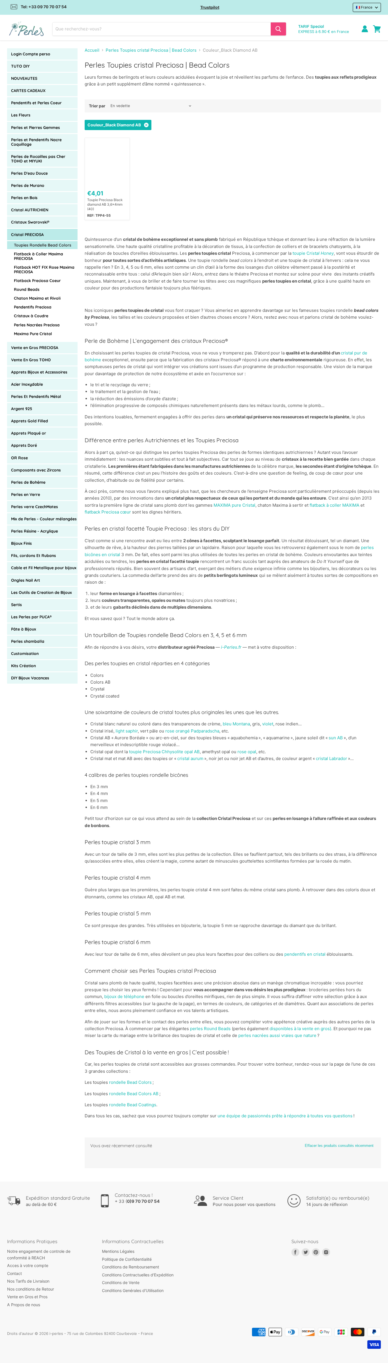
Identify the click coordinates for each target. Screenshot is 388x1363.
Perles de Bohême (28, 482)
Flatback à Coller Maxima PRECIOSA (38, 256)
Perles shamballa (27, 641)
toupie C (313, 253)
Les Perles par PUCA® (31, 616)
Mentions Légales (118, 1251)
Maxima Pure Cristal (33, 333)
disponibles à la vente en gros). (301, 1028)
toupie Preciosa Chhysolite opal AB (164, 751)
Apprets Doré (24, 445)
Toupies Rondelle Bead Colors (42, 245)
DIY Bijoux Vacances (30, 678)
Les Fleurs (20, 115)
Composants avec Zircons (36, 470)
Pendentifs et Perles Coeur (36, 102)
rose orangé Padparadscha (192, 731)
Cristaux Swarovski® (30, 222)
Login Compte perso (30, 54)
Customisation (25, 653)
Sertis (16, 604)
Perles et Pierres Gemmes (35, 127)
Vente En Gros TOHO (31, 359)
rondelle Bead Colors (131, 1082)
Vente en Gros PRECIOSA (34, 347)
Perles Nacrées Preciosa (37, 324)
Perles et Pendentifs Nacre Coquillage (36, 142)
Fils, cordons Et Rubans (33, 555)
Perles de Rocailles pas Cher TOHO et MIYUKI (38, 159)
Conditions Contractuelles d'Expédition (138, 1274)
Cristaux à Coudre (31, 315)
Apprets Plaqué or (28, 433)
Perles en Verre (25, 494)
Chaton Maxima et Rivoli (37, 298)
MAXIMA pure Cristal (234, 505)
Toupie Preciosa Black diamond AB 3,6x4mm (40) (105, 204)
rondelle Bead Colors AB (134, 1093)
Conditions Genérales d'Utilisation (133, 1290)
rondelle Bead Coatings (132, 1104)
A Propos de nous (23, 1304)
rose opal (246, 751)
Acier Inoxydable (27, 384)
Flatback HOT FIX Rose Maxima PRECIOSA (44, 269)
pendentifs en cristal (305, 954)
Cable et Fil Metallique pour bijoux (43, 567)
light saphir (127, 731)
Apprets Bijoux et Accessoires (39, 372)
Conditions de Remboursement (130, 1266)
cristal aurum (190, 758)
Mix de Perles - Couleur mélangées (44, 518)
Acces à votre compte (27, 1265)
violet (267, 724)
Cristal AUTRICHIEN (29, 209)
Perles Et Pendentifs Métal (36, 396)
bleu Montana (236, 724)
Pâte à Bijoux (23, 629)
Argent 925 (21, 408)
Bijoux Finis (21, 543)
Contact (14, 1273)
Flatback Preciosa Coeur (37, 280)
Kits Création (23, 665)
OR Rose (19, 457)
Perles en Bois (24, 197)
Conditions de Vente (120, 1282)
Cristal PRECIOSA (27, 234)
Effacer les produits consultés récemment (339, 1145)
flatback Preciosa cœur (108, 512)
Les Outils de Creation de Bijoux (41, 592)
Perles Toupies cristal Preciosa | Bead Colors (151, 50)
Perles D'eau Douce (29, 173)
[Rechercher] (278, 29)
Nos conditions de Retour (30, 1289)
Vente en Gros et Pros (27, 1296)
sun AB (336, 737)
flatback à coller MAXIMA (334, 505)
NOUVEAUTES (24, 78)
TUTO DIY (20, 66)
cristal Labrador (332, 758)
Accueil (92, 50)
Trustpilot (209, 7)
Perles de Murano (27, 185)
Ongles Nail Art (25, 580)
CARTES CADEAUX (28, 90)
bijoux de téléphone (124, 996)
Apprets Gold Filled (29, 420)
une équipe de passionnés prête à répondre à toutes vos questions (285, 1115)
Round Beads (26, 289)
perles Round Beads (210, 1028)
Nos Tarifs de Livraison (28, 1281)
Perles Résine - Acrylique (34, 531)
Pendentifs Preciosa (32, 307)
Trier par (97, 106)
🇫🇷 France (364, 7)
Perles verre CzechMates (34, 506)
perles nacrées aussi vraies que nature (277, 1035)
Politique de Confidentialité (127, 1259)
